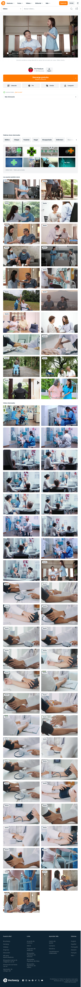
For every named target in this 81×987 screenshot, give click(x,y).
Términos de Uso (57, 980)
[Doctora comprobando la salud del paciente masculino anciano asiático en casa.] (21, 233)
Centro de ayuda (51, 941)
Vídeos (28, 3)
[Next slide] (73, 139)
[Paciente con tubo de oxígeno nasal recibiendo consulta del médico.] (59, 255)
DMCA (28, 945)
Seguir (49, 71)
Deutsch (72, 949)
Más (47, 3)
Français (72, 952)
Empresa (6, 949)
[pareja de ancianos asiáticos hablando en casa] (21, 321)
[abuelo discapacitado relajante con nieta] (59, 366)
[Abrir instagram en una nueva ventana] (26, 979)
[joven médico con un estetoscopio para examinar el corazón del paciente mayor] (59, 321)
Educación (6, 952)
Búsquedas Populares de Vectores (30, 954)
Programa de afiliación (30, 948)
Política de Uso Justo (69, 981)
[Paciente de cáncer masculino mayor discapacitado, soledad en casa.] (21, 388)
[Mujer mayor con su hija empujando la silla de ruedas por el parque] (21, 366)
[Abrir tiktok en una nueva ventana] (36, 979)
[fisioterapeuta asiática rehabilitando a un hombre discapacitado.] (21, 189)
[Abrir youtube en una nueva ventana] (42, 979)
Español (72, 943)
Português (73, 946)
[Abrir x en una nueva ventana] (39, 979)
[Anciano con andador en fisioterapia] (59, 277)
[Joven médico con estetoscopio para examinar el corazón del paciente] (59, 211)
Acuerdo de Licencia (30, 941)
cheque (16, 139)
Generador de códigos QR (7, 969)
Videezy (5, 946)
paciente (26, 139)
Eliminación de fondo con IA (8, 964)
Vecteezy (6, 943)
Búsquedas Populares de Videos (30, 966)
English (72, 940)
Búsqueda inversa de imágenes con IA (9, 960)
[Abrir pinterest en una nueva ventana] (32, 979)
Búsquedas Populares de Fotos (30, 960)
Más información (10, 96)
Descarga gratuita (40, 78)
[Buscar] (71, 9)
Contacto (51, 945)
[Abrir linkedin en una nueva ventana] (29, 979)
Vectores (10, 3)
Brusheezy (6, 940)
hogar (36, 139)
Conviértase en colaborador (53, 951)
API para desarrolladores (8, 955)
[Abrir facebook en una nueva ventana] (23, 979)
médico (7, 139)
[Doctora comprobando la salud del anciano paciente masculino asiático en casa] (21, 277)
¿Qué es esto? (18, 92)
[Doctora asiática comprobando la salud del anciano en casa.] (59, 569)
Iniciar (71, 3)
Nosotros (51, 948)
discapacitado (47, 139)
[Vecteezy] (3, 3)
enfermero (59, 139)
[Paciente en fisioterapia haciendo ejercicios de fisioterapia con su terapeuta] (59, 344)
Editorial (38, 3)
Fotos (19, 3)
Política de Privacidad (70, 980)
